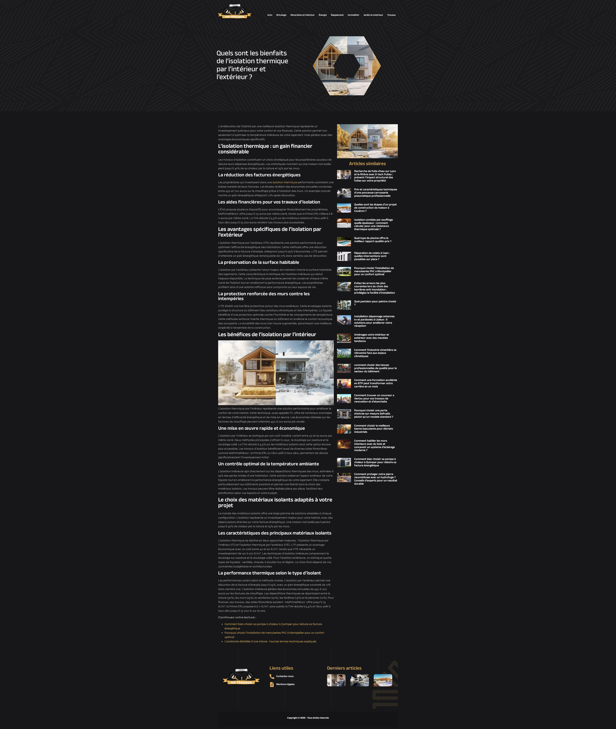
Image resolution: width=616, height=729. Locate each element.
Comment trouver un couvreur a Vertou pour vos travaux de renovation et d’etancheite (374, 398)
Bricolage (281, 15)
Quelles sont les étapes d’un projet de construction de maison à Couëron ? (375, 208)
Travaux (391, 15)
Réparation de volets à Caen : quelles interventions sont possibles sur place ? (372, 256)
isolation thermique (285, 182)
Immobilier (353, 15)
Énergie (323, 15)
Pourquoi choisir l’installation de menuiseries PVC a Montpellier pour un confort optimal (374, 271)
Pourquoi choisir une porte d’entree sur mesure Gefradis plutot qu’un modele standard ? (373, 413)
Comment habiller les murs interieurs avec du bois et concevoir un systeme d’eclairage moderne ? (374, 446)
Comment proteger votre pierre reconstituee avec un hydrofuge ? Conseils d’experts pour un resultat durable (375, 479)
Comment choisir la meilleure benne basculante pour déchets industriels (373, 429)
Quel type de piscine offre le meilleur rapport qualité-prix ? (372, 240)
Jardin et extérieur (373, 15)
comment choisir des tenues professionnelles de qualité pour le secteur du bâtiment (375, 368)
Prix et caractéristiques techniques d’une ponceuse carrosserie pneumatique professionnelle (375, 192)
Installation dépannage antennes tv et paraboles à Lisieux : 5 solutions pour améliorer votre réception (374, 321)
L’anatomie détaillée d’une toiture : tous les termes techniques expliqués (270, 641)
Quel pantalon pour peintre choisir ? (375, 303)
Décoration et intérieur (303, 15)
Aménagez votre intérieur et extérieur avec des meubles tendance (371, 338)
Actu (269, 15)
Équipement (337, 15)
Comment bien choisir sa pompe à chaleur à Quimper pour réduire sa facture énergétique (375, 462)
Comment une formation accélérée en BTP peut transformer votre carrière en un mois (375, 383)
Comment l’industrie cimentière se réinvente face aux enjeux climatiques (375, 353)
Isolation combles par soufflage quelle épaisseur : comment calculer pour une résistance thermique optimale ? (373, 225)
